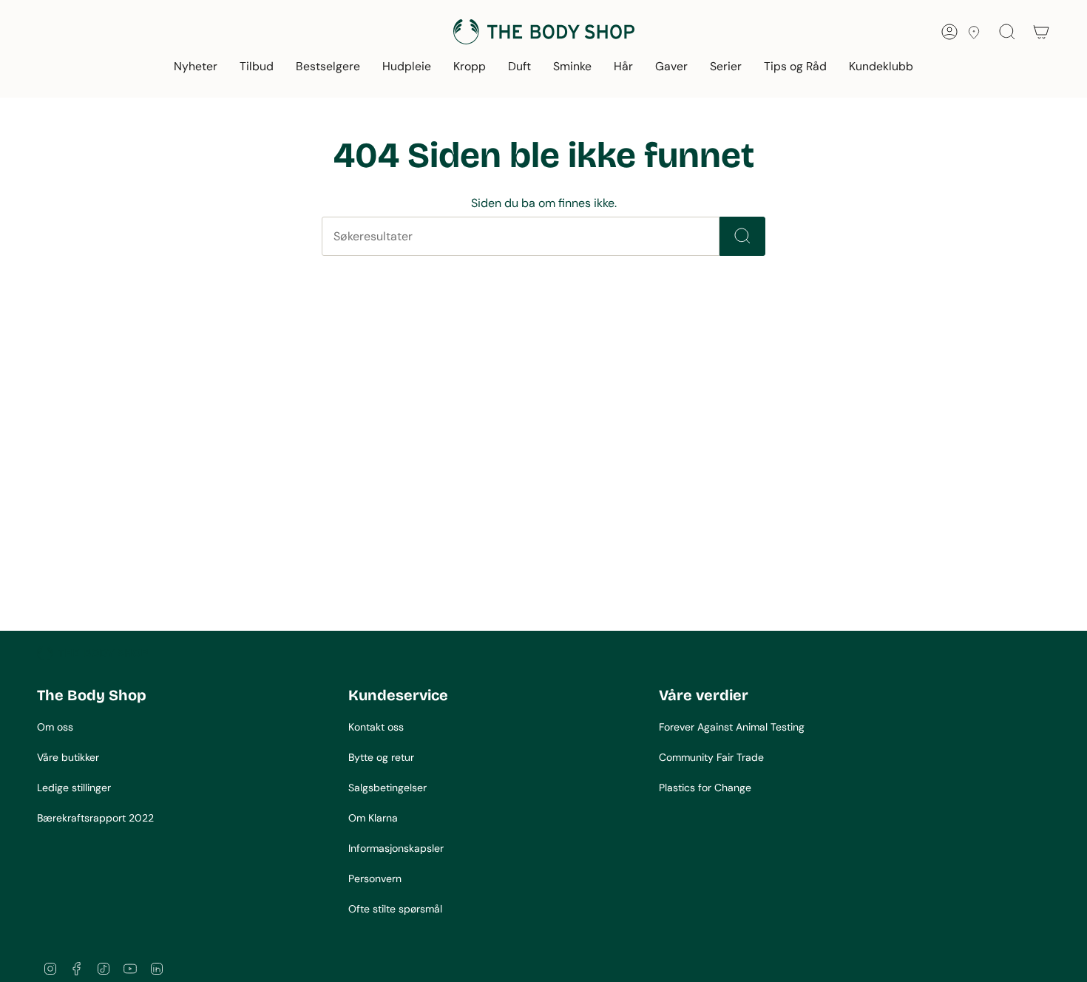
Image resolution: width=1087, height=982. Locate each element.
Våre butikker (68, 757)
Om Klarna (373, 817)
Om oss (55, 727)
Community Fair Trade (711, 757)
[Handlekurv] (1041, 31)
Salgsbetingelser (387, 787)
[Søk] (742, 236)
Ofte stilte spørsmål (395, 908)
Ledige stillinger (74, 787)
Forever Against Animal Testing (732, 727)
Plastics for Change (705, 787)
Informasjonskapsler (396, 848)
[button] (195, 68)
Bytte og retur (381, 757)
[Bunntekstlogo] (92, 653)
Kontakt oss (376, 727)
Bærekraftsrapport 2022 (95, 817)
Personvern (375, 878)
